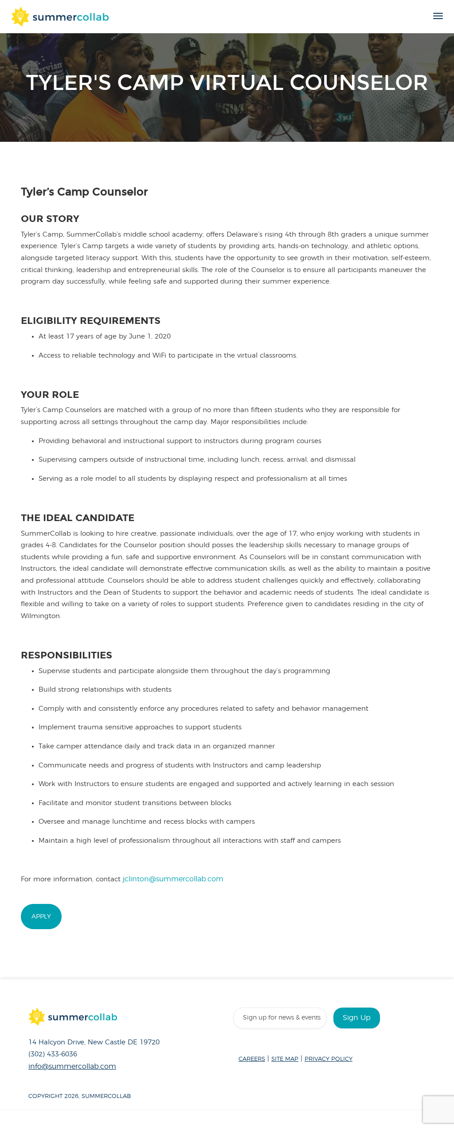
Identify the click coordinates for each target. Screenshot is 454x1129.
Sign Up (357, 1017)
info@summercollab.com (72, 1066)
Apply (41, 916)
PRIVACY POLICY (328, 1059)
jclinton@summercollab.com (173, 879)
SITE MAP (284, 1059)
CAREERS (252, 1059)
